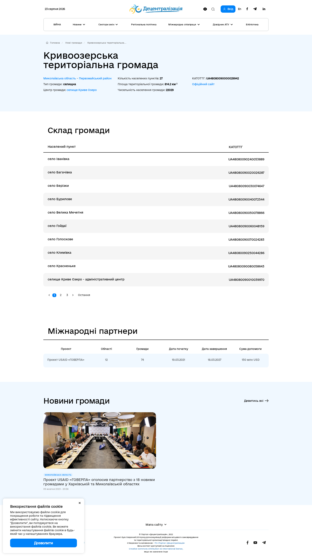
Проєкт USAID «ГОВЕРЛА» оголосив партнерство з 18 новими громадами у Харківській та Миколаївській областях (99, 482)
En (239, 9)
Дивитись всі (253, 400)
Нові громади (73, 42)
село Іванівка (58, 159)
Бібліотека (252, 24)
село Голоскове (60, 239)
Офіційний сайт (203, 84)
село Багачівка (60, 172)
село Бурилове (60, 199)
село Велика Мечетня (65, 212)
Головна (55, 42)
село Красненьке (62, 266)
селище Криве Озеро (82, 89)
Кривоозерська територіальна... (106, 42)
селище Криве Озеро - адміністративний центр (86, 279)
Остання (84, 295)
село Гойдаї (57, 225)
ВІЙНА (57, 24)
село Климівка (59, 252)
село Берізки (58, 185)
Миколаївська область (59, 78)
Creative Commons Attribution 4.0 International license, (156, 549)
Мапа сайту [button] (154, 524)
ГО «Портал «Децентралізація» (170, 543)
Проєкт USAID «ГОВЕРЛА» (65, 359)
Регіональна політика (143, 24)
